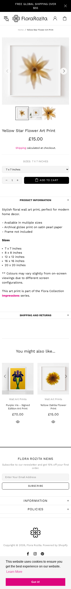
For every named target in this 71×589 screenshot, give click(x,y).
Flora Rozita (30, 18)
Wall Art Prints (18, 399)
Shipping (21, 147)
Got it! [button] (35, 581)
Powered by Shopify (55, 545)
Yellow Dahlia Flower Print (53, 407)
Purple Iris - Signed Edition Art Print (18, 407)
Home (21, 30)
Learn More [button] (14, 571)
